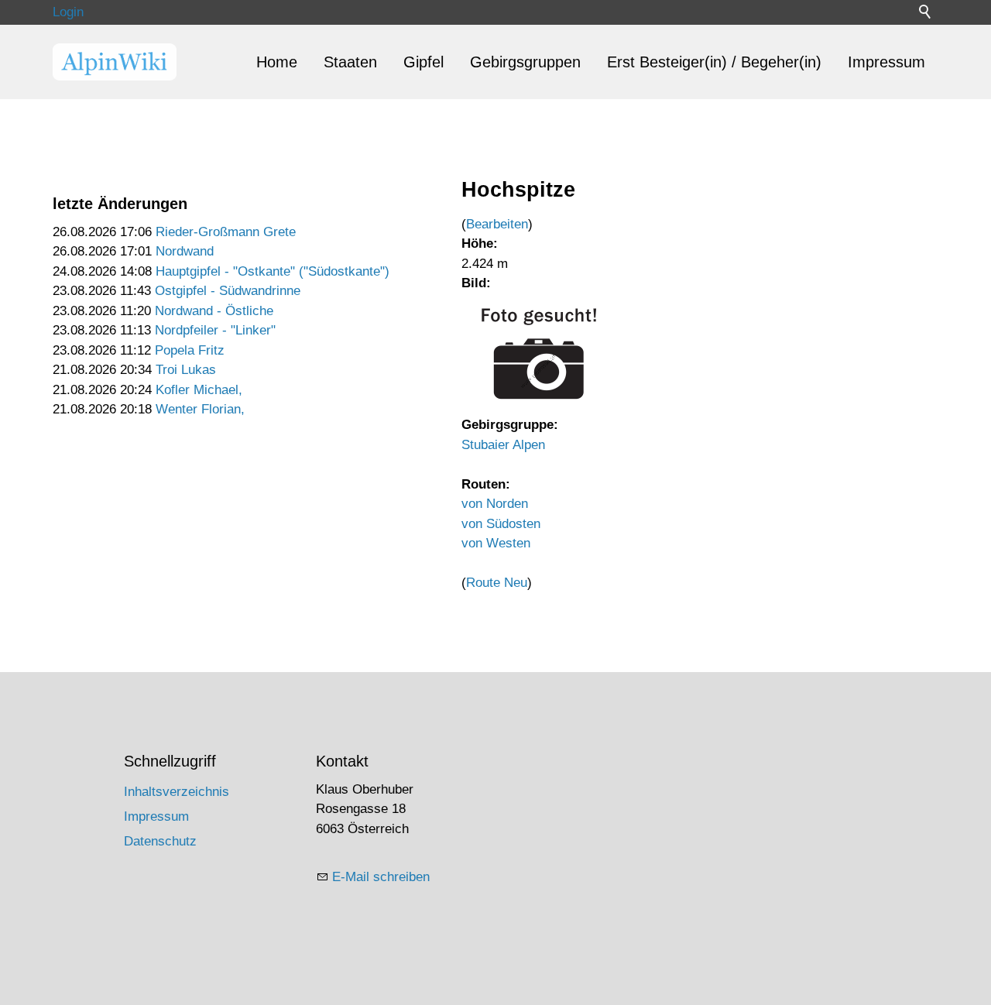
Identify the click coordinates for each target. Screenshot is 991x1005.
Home (276, 61)
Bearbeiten (497, 224)
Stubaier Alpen (503, 444)
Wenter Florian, (200, 409)
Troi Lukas (186, 369)
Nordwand (185, 251)
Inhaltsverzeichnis (176, 791)
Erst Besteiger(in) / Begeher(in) (714, 61)
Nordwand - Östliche (214, 311)
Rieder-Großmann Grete (226, 232)
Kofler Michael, (199, 389)
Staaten (350, 61)
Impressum (886, 61)
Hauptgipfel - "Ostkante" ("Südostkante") (272, 271)
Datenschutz (160, 841)
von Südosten (500, 523)
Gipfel (423, 61)
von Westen (495, 543)
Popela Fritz (190, 350)
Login (68, 12)
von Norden (494, 503)
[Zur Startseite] (115, 62)
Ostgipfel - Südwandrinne (227, 290)
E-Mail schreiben (381, 877)
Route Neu (496, 582)
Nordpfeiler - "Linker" (215, 330)
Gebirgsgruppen (525, 61)
